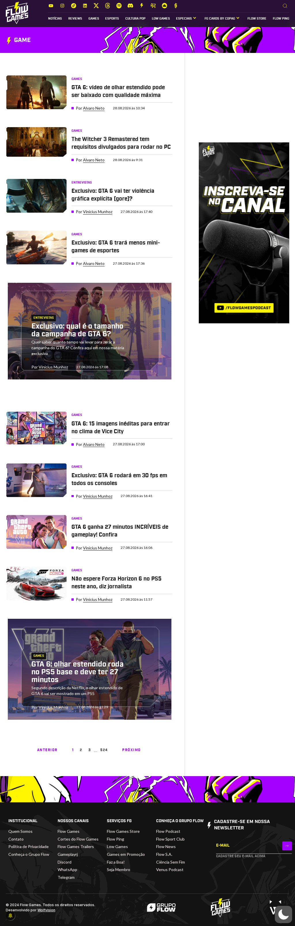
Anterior (47, 750)
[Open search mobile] (285, 6)
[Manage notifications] (10, 915)
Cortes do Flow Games (78, 839)
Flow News (166, 846)
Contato (16, 839)
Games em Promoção (126, 854)
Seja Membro (118, 869)
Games (93, 18)
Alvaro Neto (94, 108)
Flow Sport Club (170, 839)
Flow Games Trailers (76, 846)
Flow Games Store (123, 831)
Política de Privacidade (28, 846)
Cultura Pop (135, 18)
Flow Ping (281, 18)
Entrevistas (81, 182)
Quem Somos (20, 831)
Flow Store (256, 18)
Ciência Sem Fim (170, 862)
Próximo (131, 750)
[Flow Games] (17, 13)
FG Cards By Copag (220, 18)
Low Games (161, 18)
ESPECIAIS (184, 18)
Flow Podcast (168, 831)
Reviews (75, 18)
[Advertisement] (244, 102)
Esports (112, 18)
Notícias (55, 18)
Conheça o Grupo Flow (28, 854)
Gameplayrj (68, 854)
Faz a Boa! (116, 862)
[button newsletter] (287, 845)
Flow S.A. (164, 854)
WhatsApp (67, 869)
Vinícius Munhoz (97, 211)
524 (104, 750)
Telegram (66, 877)
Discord (64, 862)
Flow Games (69, 831)
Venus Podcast (170, 869)
